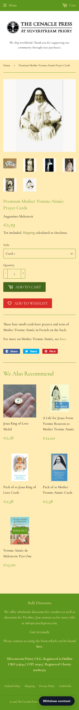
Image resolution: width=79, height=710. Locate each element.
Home (6, 65)
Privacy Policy (47, 686)
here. (63, 339)
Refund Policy (12, 686)
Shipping (29, 232)
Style (6, 245)
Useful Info (65, 686)
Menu (13, 5)
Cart (72, 5)
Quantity (8, 265)
